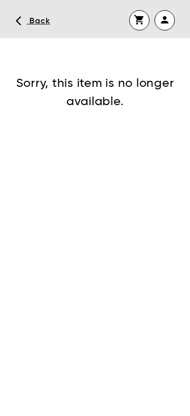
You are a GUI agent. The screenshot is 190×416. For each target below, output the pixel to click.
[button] (139, 20)
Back (33, 20)
